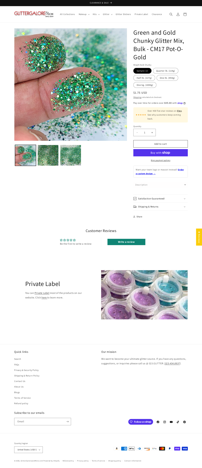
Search (17, 359)
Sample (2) (142, 70)
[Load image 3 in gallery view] (70, 155)
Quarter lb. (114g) (165, 70)
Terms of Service (22, 397)
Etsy (179, 110)
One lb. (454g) (167, 77)
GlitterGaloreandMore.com (32, 461)
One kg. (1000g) (145, 85)
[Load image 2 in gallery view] (48, 155)
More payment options (160, 160)
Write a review (126, 242)
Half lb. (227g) (144, 77)
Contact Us (19, 381)
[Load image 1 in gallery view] (25, 155)
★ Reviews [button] (199, 237)
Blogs (17, 392)
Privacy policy (83, 461)
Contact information (132, 461)
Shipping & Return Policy (26, 375)
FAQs (16, 364)
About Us (19, 386)
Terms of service (98, 461)
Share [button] (139, 216)
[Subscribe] (67, 421)
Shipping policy (114, 461)
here (44, 297)
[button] (84, 14)
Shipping (137, 97)
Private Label (42, 293)
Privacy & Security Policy (26, 370)
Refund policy (21, 403)
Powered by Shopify (51, 461)
